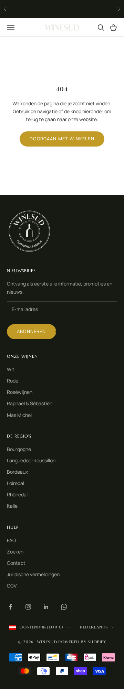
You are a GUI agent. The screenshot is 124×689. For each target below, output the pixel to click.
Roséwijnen (19, 392)
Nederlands (94, 627)
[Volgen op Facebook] (10, 606)
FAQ (11, 540)
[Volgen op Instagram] (28, 606)
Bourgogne (19, 449)
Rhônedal (17, 494)
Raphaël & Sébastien (29, 403)
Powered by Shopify (82, 641)
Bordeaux (17, 472)
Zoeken (15, 551)
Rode (12, 380)
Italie (12, 506)
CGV (12, 585)
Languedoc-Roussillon (31, 460)
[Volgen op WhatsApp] (64, 606)
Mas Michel (19, 415)
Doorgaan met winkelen (62, 139)
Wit (10, 369)
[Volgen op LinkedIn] (46, 606)
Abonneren (31, 331)
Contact (16, 563)
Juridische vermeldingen (33, 574)
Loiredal (15, 483)
